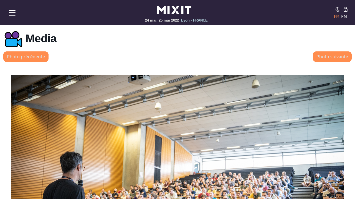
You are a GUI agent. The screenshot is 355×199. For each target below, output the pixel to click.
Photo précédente (26, 57)
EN (344, 17)
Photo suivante (332, 57)
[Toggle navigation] (12, 12)
